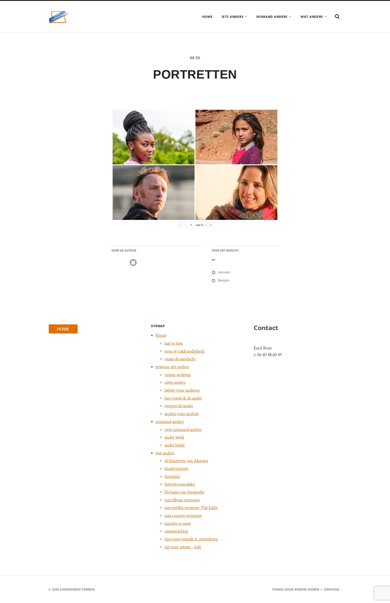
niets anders (175, 382)
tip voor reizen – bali (183, 547)
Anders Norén (306, 589)
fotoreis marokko (180, 484)
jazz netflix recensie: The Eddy (191, 508)
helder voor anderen (182, 390)
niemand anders (272, 16)
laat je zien (174, 343)
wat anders (312, 16)
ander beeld (175, 445)
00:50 (195, 57)
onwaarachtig (176, 531)
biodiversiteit (176, 469)
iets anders (233, 16)
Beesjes (224, 280)
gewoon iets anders (172, 367)
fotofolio (172, 477)
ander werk (174, 437)
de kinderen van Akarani (186, 461)
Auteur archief (133, 262)
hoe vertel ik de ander (183, 398)
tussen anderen (178, 375)
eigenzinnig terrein (77, 589)
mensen (224, 272)
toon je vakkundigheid (184, 351)
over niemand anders (183, 430)
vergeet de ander (179, 406)
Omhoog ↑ (333, 589)
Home (207, 16)
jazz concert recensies (183, 516)
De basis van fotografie (184, 492)
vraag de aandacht (180, 359)
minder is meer (178, 523)
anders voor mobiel (182, 414)
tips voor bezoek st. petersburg (191, 539)
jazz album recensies (182, 500)
